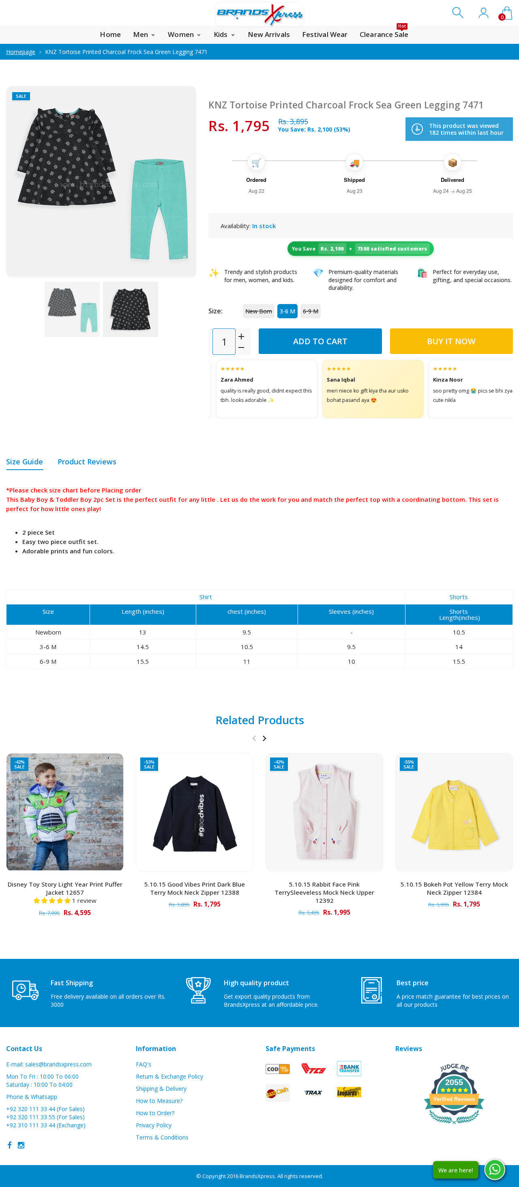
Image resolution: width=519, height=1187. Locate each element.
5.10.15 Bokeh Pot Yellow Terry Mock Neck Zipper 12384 (454, 888)
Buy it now (451, 341)
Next (182, 182)
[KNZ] (72, 309)
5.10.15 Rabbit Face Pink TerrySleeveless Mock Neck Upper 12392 (324, 892)
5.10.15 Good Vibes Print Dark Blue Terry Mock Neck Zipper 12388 (194, 888)
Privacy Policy (154, 1125)
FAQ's (143, 1064)
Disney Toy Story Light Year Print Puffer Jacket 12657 (65, 888)
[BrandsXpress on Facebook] (9, 1145)
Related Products (259, 719)
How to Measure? (159, 1101)
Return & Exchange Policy (169, 1076)
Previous (20, 182)
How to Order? (155, 1113)
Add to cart (320, 341)
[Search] (458, 12)
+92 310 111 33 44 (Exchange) (46, 1125)
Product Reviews (87, 461)
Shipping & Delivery (161, 1088)
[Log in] (483, 12)
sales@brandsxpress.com (58, 1064)
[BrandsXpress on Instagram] (21, 1145)
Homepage (20, 52)
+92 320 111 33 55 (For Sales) (45, 1117)
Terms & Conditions (162, 1137)
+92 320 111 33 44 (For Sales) (45, 1109)
